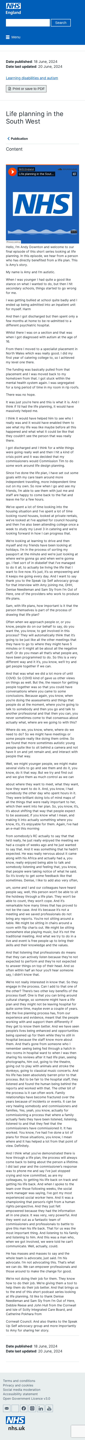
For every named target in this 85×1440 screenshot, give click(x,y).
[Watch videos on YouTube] (49, 1411)
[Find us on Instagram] (32, 1411)
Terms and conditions (19, 1381)
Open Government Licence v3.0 (26, 1398)
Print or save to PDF (29, 89)
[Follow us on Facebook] (23, 1411)
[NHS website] (15, 1429)
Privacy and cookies (18, 1385)
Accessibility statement (20, 1394)
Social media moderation (21, 1390)
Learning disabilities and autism (32, 78)
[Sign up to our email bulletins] (6, 1411)
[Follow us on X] (15, 1411)
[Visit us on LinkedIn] (40, 1411)
